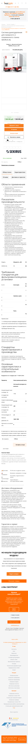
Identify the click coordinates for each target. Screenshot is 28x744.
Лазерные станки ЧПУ (14, 695)
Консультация (14, 133)
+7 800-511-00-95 (15, 615)
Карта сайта (15, 639)
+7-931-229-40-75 (15, 18)
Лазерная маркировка (14, 679)
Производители (14, 655)
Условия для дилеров (14, 657)
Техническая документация (14, 665)
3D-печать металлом (14, 686)
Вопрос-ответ (14, 659)
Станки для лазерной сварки (14, 697)
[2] (5, 113)
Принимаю (22, 739)
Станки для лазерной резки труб (14, 706)
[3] (7, 113)
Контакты (14, 649)
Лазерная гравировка (14, 677)
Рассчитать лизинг (15, 137)
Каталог (14, 690)
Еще (14, 707)
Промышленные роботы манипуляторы (14, 704)
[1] (4, 113)
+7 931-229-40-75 (15, 618)
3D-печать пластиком (14, 688)
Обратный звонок (14, 622)
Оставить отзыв (20, 444)
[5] (10, 113)
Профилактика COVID (14, 667)
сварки (11, 16)
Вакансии (14, 653)
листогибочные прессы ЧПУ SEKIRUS (15, 12)
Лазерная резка (14, 675)
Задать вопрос (14, 609)
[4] (8, 113)
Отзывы (14, 663)
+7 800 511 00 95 (12, 7)
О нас (14, 646)
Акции (14, 670)
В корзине (14, 129)
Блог (14, 651)
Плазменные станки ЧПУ (14, 702)
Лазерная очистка (14, 683)
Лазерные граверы (14, 699)
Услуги (14, 672)
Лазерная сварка (14, 681)
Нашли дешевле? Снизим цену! (14, 123)
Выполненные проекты (14, 661)
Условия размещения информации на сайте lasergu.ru (14, 643)
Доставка (8, 141)
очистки (16, 16)
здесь (14, 740)
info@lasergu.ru (15, 625)
